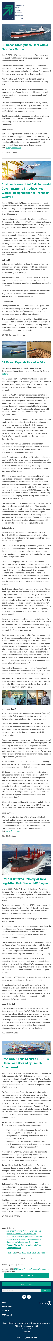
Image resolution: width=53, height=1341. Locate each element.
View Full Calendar (26, 1275)
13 (23, 1253)
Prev (15, 1253)
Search (46, 1290)
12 (20, 1253)
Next (38, 1253)
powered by (21, 1337)
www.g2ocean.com (13, 148)
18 (35, 1253)
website (5, 374)
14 (25, 1253)
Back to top (43, 1303)
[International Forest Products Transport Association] (13, 19)
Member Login (26, 1284)
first (9, 1253)
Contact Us (26, 1332)
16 (30, 1253)
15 (28, 1253)
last (43, 1253)
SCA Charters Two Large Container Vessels (24, 1236)
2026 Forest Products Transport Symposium (31, 1269)
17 (33, 1253)
